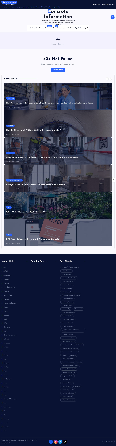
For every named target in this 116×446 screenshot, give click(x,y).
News (54, 27)
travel (6, 423)
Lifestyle (70, 28)
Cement (6, 283)
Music (5, 375)
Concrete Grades (67, 305)
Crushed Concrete (68, 334)
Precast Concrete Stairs (69, 372)
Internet (6, 347)
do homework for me (69, 341)
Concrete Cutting (68, 291)
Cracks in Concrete (68, 326)
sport (5, 395)
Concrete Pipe (67, 309)
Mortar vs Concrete (68, 362)
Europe (6, 307)
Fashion (48, 27)
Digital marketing (10, 303)
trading (6, 419)
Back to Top (109, 441)
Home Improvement (14, 180)
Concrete (7, 291)
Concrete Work (67, 323)
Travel (64, 389)
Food (5, 319)
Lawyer (6, 355)
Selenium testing (67, 383)
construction (8, 295)
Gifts (5, 323)
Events (6, 311)
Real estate (8, 379)
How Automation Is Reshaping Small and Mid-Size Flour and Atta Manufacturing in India (31, 7)
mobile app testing (68, 358)
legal (5, 359)
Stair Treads (66, 386)
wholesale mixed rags (69, 400)
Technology (7, 407)
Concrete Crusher (68, 285)
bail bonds (74, 267)
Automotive (7, 275)
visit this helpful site (68, 393)
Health (65, 355)
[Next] (110, 78)
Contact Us (33, 28)
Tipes (5, 411)
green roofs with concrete (70, 351)
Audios (65, 267)
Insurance (7, 343)
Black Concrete (67, 271)
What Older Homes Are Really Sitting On (26, 212)
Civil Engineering (9, 287)
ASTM (6, 271)
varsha (8, 107)
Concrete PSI (79, 309)
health (6, 331)
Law (5, 351)
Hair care (7, 327)
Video (72, 389)
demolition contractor (69, 338)
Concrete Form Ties (68, 302)
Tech (9, 234)
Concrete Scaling (67, 316)
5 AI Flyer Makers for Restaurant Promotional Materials (33, 239)
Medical (6, 367)
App (5, 267)
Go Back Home (58, 69)
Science (6, 387)
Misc (5, 371)
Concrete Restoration (69, 312)
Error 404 (61, 44)
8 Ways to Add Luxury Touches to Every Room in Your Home (35, 185)
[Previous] (107, 78)
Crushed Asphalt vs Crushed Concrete (70, 330)
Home (41, 28)
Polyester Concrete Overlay (70, 365)
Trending (83, 28)
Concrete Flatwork (68, 298)
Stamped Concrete (10, 399)
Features (62, 28)
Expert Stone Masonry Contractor (72, 345)
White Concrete (67, 396)
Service (6, 391)
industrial (7, 339)
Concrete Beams (67, 274)
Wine (5, 431)
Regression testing (68, 376)
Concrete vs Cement (68, 319)
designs (6, 299)
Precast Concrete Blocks (69, 369)
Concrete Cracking (68, 281)
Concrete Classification (69, 278)
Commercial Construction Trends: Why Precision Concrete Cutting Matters (42, 157)
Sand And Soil (67, 379)
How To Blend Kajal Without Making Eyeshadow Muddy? (33, 130)
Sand (5, 383)
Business (11, 98)
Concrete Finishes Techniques (71, 295)
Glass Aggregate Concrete (70, 348)
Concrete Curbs (67, 288)
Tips (76, 28)
